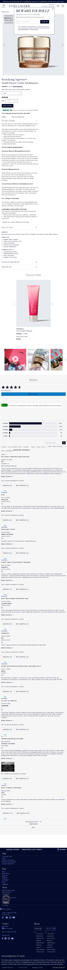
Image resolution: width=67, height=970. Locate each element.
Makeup (4, 877)
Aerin (3, 882)
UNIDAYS (5, 884)
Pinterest (7, 918)
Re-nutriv (5, 881)
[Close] (52, 9)
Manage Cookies (37, 967)
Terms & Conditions (23, 29)
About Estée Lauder (8, 890)
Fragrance (5, 879)
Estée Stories (6, 892)
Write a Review (33, 394)
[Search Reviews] (64, 442)
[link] (33, 303)
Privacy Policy (34, 29)
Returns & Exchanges (9, 862)
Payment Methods (8, 864)
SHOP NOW (60, 1)
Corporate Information (9, 897)
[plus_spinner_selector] (16, 101)
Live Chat (5, 905)
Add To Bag (7, 105)
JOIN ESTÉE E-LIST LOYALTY (32, 849)
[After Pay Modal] (11, 110)
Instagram (10, 918)
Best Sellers (6, 873)
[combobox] (12, 93)
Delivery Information (8, 860)
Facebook (3, 918)
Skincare (5, 875)
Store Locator (6, 909)
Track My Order (7, 856)
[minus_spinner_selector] (7, 101)
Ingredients (5, 894)
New (3, 872)
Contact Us (6, 914)
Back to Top (33, 824)
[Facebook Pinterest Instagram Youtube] (17, 937)
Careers (4, 896)
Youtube (14, 917)
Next (34, 827)
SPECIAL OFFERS (12, 849)
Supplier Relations (8, 967)
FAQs (4, 858)
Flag (5, 490)
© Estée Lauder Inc (59, 967)
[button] (4, 45)
